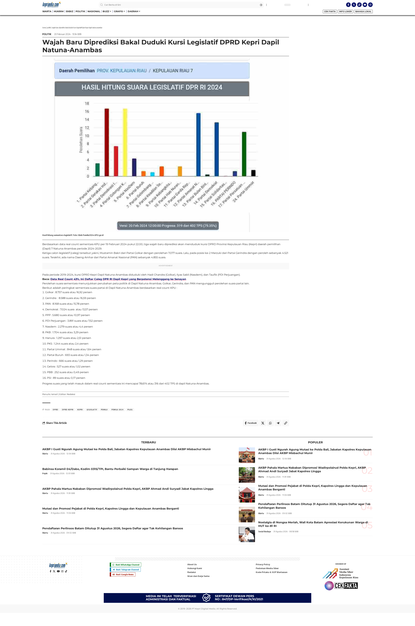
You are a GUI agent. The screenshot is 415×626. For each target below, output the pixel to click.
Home (44, 28)
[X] (54, 571)
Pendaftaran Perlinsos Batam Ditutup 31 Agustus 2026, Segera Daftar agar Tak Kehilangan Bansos (112, 528)
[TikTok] (66, 571)
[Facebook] (50, 571)
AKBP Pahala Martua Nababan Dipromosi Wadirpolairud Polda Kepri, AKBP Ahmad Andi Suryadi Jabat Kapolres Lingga (127, 488)
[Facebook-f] (348, 4)
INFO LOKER (345, 11)
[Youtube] (365, 4)
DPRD (55, 410)
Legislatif (92, 410)
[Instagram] (370, 4)
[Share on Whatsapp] (270, 423)
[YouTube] (58, 571)
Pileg (130, 410)
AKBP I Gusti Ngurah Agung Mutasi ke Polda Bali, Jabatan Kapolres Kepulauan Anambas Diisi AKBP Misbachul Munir (126, 449)
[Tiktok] (359, 4)
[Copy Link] (285, 423)
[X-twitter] (354, 4)
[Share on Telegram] (278, 423)
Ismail (54, 394)
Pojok (44, 473)
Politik (49, 28)
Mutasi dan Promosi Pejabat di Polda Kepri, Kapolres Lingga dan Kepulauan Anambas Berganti (110, 508)
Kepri (80, 410)
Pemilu (104, 410)
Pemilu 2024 (118, 410)
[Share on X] (262, 423)
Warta (45, 453)
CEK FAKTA (330, 11)
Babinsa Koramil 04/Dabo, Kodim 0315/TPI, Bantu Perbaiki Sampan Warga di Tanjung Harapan (110, 469)
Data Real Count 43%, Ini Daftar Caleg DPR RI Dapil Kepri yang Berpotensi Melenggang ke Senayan (118, 279)
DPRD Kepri (67, 410)
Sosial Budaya (264, 531)
